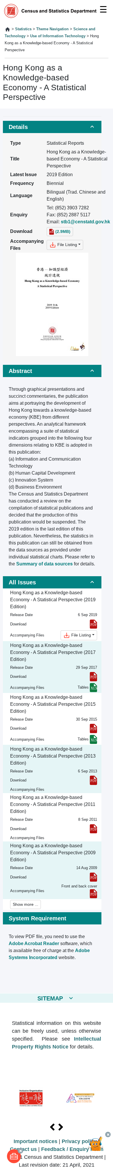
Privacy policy (79, 1141)
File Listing (66, 244)
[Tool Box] (14, 1156)
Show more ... (25, 904)
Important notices (35, 1141)
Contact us (23, 1149)
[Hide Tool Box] (20, 1151)
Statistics (23, 29)
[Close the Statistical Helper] (108, 1134)
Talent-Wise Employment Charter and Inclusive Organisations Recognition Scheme (31, 1098)
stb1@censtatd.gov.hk (85, 221)
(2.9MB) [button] (62, 231)
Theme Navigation (52, 29)
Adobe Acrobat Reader (34, 943)
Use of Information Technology (57, 36)
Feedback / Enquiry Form (72, 1149)
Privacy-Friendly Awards (80, 1098)
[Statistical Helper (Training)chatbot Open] (98, 1147)
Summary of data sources (44, 563)
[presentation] (52, 1127)
